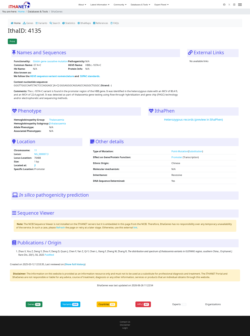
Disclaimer (125, 324)
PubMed (50, 254)
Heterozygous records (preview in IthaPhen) (193, 119)
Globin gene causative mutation (50, 61)
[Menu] (240, 4)
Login (125, 327)
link (135, 227)
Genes (29, 23)
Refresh (60, 227)
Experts (178, 304)
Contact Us (125, 321)
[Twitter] (229, 4)
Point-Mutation (179, 151)
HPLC (142, 304)
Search (56, 23)
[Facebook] (224, 4)
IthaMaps (85, 23)
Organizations (215, 304)
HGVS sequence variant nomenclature (52, 76)
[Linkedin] (234, 4)
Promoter (176, 157)
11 (35, 150)
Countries (106, 304)
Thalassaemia (56, 119)
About (81, 4)
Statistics (70, 23)
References (101, 23)
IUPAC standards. (90, 76)
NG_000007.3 (41, 154)
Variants (42, 23)
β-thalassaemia (57, 123)
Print (12, 41)
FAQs (116, 23)
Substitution (195, 151)
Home (17, 23)
